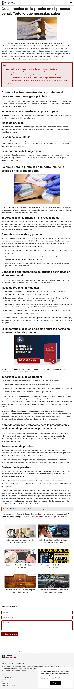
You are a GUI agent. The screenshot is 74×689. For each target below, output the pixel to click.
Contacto (4, 682)
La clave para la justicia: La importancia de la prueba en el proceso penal (30, 72)
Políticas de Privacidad (8, 686)
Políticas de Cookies (7, 684)
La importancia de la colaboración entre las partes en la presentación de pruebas (36, 78)
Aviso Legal (5, 680)
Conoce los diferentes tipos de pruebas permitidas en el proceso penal (33, 75)
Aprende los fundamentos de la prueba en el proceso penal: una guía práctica (32, 69)
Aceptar (55, 683)
